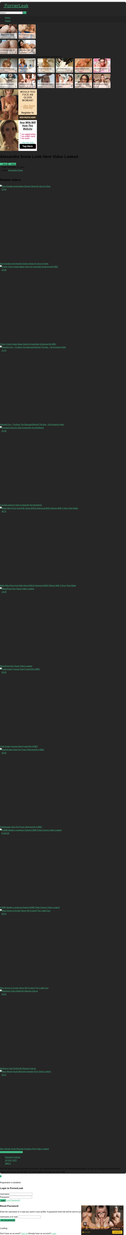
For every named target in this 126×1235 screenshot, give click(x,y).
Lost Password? (13, 1200)
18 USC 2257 (11, 1160)
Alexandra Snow (15, 170)
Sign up (24, 1233)
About (4, 164)
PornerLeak (15, 5)
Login (3, 1200)
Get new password (7, 1220)
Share (12, 164)
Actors (7, 21)
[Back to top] (0, 1176)
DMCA (8, 1164)
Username (4, 1194)
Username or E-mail (8, 1217)
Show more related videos (11, 1152)
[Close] (0, 1179)
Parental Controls (12, 1157)
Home (7, 18)
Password (4, 1197)
